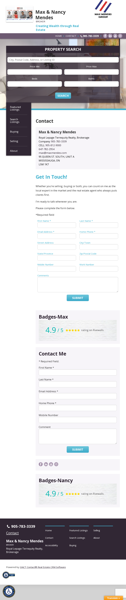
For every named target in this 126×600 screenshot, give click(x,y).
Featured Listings (15, 108)
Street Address (45, 242)
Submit (77, 298)
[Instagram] (120, 36)
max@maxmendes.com (53, 153)
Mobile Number (45, 264)
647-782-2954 (46, 149)
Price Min (34, 66)
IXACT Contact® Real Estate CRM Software (43, 567)
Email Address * (45, 231)
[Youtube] (115, 36)
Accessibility (51, 545)
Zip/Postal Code (87, 253)
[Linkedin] (110, 36)
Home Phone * (87, 231)
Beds (34, 78)
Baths (91, 78)
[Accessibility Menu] (9, 591)
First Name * (44, 220)
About (14, 151)
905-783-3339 (91, 36)
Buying (14, 131)
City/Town (84, 242)
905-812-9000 (53, 145)
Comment (45, 427)
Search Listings (14, 120)
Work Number (86, 264)
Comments (43, 275)
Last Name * (86, 220)
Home (58, 35)
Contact (71, 35)
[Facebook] (105, 36)
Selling (14, 141)
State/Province (45, 253)
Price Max (91, 66)
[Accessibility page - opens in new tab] (9, 579)
